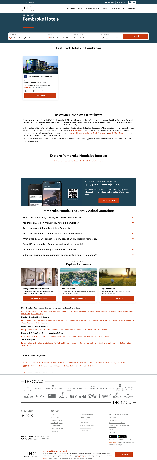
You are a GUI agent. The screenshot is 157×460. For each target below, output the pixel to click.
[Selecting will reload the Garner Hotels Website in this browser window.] (73, 396)
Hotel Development (57, 423)
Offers (80, 9)
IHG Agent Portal (56, 425)
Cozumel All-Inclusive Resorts (99, 320)
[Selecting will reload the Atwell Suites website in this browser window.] (92, 396)
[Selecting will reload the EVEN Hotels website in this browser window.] (41, 396)
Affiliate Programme (57, 428)
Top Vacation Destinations (56, 336)
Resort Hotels (128, 311)
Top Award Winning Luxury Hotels (96, 336)
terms (105, 455)
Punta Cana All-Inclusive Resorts (34, 323)
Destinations (70, 9)
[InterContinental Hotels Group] (28, 9)
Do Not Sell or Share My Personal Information (119, 426)
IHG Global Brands (56, 420)
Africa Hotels (27, 345)
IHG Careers (54, 415)
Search (135, 36)
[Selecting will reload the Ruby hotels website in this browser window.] (111, 388)
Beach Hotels (26, 320)
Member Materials (85, 428)
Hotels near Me (27, 336)
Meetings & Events (92, 9)
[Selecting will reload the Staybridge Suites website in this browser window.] (105, 396)
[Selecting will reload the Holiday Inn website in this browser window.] (62, 396)
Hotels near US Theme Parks (75, 330)
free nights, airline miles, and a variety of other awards (86, 133)
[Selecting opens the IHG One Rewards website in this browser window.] (122, 402)
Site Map (111, 429)
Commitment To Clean (87, 425)
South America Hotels (107, 343)
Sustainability (84, 422)
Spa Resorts (25, 314)
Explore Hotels (55, 417)
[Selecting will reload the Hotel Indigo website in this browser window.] (93, 388)
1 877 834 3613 (43, 438)
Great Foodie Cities (39, 311)
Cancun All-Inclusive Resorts (76, 320)
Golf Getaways (37, 314)
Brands (104, 9)
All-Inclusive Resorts (56, 320)
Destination (12, 34)
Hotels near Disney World (97, 330)
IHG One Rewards (77, 130)
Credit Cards (115, 9)
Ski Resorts (105, 311)
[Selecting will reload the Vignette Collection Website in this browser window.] (69, 388)
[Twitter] (27, 415)
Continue (124, 454)
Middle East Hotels (123, 343)
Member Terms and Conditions (118, 414)
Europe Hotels (26, 343)
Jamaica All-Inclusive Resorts (123, 320)
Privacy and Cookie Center (117, 423)
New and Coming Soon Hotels (60, 311)
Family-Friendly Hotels (29, 330)
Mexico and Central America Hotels (84, 343)
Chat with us (29, 2)
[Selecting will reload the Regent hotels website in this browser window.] (38, 388)
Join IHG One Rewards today (119, 133)
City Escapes (26, 311)
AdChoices (112, 417)
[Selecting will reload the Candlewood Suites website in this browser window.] (128, 396)
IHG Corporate (84, 431)
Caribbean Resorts (40, 320)
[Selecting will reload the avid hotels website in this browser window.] (82, 396)
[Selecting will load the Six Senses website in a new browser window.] (28, 388)
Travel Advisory (84, 420)
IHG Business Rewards (86, 414)
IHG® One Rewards (129, 9)
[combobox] (28, 38)
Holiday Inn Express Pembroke (40, 76)
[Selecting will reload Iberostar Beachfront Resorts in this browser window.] (28, 396)
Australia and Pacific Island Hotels (56, 343)
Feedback (112, 432)
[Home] (25, 372)
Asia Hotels (37, 343)
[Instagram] (32, 415)
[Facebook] (23, 415)
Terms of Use (113, 420)
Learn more (114, 442)
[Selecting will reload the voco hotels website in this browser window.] (103, 388)
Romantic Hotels (94, 311)
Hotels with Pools (79, 311)
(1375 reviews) (39, 87)
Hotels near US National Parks (51, 330)
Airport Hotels (116, 311)
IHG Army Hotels (85, 417)
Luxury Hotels (39, 336)
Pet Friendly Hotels (75, 336)
